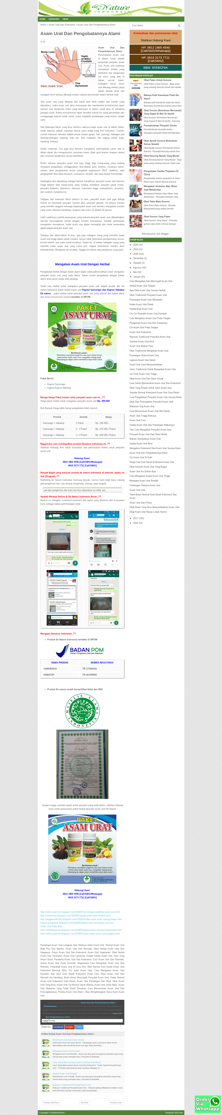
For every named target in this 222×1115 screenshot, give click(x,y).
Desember (138, 258)
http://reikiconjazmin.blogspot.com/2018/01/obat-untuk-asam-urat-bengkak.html (80, 933)
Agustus (137, 267)
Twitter (79, 1027)
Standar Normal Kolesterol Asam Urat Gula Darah (154, 392)
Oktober (137, 263)
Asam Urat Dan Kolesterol (62, 24)
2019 (135, 249)
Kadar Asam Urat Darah (141, 304)
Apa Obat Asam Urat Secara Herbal (147, 290)
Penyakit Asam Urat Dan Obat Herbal (148, 434)
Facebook (58, 1027)
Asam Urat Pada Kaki (51, 926)
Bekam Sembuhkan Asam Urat (145, 439)
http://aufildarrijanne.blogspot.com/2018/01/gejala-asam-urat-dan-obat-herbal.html (81, 930)
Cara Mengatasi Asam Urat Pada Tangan (150, 318)
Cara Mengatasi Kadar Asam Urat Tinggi (150, 476)
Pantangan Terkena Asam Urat (145, 485)
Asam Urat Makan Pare (141, 346)
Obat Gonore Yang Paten (157, 216)
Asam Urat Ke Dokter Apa (143, 471)
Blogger (165, 233)
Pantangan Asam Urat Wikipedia (146, 299)
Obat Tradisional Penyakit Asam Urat (148, 295)
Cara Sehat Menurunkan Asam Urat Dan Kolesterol (77, 1062)
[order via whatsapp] (208, 1112)
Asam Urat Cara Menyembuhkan (146, 364)
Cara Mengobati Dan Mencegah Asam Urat (151, 281)
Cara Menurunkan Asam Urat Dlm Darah (150, 411)
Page (65, 19)
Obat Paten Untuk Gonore (157, 80)
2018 (135, 254)
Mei (135, 272)
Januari (136, 276)
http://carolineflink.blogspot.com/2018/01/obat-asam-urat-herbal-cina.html (77, 923)
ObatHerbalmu (50, 1006)
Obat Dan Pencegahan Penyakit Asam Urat (151, 401)
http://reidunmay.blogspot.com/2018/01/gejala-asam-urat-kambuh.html (75, 915)
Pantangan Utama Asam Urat (144, 355)
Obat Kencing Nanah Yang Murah (161, 156)
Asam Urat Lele (137, 490)
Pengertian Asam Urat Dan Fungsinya (148, 323)
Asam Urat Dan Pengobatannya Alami (98, 1003)
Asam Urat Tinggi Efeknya (143, 415)
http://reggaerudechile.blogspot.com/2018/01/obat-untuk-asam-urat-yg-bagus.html (81, 919)
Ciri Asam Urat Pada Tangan (144, 327)
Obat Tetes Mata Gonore (156, 201)
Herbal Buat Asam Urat (141, 309)
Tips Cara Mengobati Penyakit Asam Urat (150, 429)
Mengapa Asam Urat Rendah (66, 1051)
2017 (135, 518)
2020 (135, 244)
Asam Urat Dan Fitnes (141, 502)
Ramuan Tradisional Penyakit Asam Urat (72, 1085)
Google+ (69, 1027)
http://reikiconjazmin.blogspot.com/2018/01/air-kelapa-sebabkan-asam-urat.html (80, 912)
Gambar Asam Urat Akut (142, 341)
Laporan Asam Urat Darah (142, 360)
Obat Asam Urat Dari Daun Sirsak (68, 1040)
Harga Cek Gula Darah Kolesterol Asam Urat (152, 462)
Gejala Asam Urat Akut (141, 443)
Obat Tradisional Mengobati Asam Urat (149, 350)
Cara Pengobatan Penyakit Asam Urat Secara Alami (156, 397)
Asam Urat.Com (138, 420)
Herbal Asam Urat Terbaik (65, 1073)
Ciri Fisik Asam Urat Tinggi (143, 374)
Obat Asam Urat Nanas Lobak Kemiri (148, 512)
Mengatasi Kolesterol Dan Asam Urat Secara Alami (155, 448)
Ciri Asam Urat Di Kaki (141, 457)
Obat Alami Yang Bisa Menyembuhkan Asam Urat (155, 507)
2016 (135, 523)
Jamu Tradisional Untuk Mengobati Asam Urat (153, 369)
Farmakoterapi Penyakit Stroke (160, 125)
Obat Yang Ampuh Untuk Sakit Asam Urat (151, 388)
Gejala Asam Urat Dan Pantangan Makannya (152, 425)
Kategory (54, 19)
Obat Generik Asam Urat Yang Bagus (148, 466)
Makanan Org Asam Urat (142, 406)
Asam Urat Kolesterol (140, 332)
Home (42, 19)
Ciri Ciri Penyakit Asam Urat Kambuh (148, 313)
